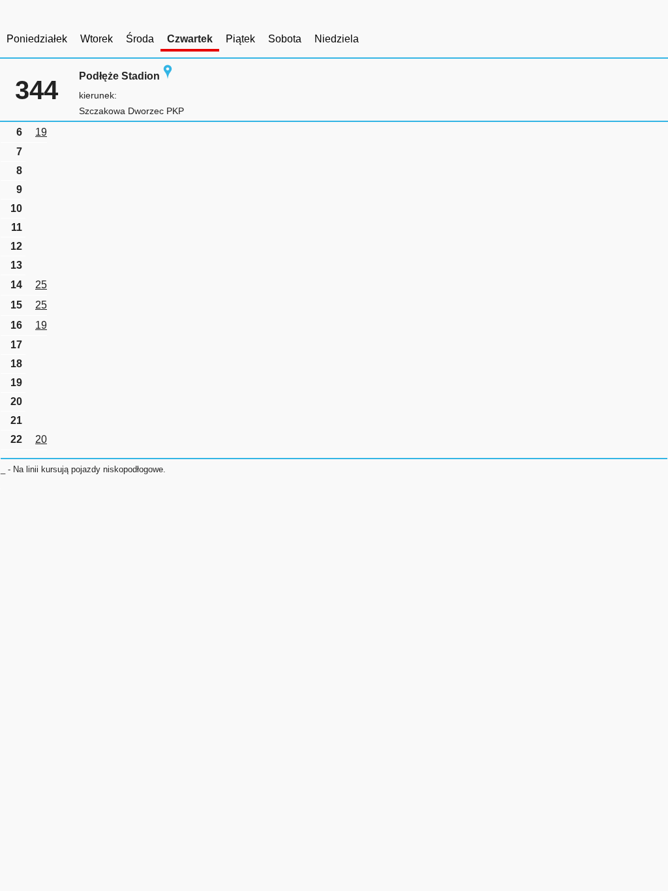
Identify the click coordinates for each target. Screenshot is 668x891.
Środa (140, 38)
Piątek (240, 38)
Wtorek (96, 38)
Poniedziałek (37, 38)
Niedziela (336, 38)
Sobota (284, 38)
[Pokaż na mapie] (167, 76)
